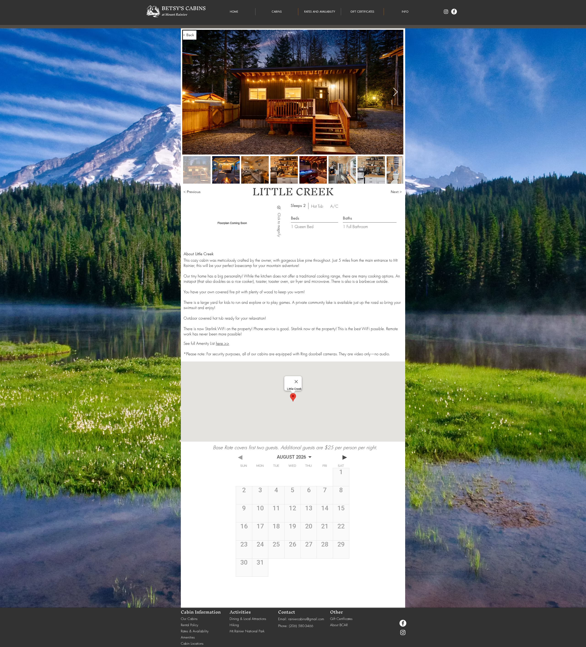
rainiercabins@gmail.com (306, 619)
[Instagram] (446, 11)
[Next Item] (395, 92)
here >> (222, 343)
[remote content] (293, 527)
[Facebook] (454, 11)
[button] (405, 11)
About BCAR (339, 625)
